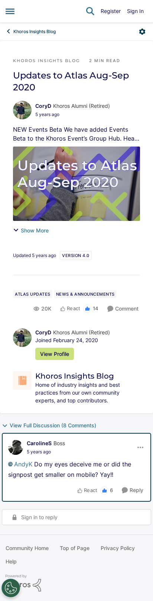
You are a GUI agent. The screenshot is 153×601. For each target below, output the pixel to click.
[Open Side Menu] (10, 11)
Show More (35, 230)
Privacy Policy (118, 548)
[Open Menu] (142, 31)
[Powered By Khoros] (76, 583)
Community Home (27, 548)
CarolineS (39, 443)
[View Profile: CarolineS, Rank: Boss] (15, 447)
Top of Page (74, 548)
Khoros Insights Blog (34, 31)
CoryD (43, 106)
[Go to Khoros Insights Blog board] (22, 380)
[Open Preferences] (10, 588)
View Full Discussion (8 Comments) (53, 425)
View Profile (54, 354)
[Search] (90, 11)
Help (11, 561)
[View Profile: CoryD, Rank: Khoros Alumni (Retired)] (22, 110)
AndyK (23, 464)
